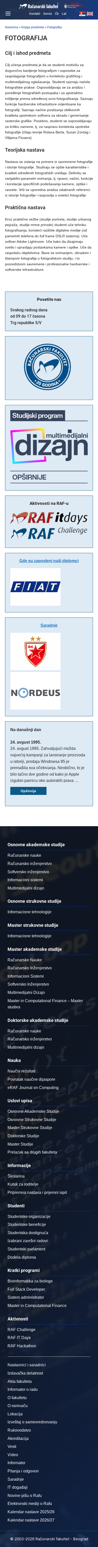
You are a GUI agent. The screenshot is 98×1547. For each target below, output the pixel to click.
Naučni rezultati (21, 1071)
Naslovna (11, 27)
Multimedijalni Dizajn (26, 992)
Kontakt (34, 14)
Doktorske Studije (23, 1136)
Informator (16, 1463)
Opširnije (28, 791)
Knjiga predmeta (32, 27)
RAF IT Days (19, 1338)
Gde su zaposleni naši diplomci (49, 561)
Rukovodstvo (19, 1430)
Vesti (12, 1446)
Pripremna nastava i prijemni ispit (37, 1192)
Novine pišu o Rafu (25, 1495)
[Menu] (7, 13)
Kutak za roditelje (23, 1184)
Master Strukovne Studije (30, 1128)
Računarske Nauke (25, 960)
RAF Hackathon (22, 1346)
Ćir (57, 14)
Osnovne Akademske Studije (33, 1111)
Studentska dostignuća (28, 1233)
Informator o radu (23, 1389)
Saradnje (49, 625)
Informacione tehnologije (30, 912)
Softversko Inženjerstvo (28, 984)
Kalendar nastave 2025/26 (31, 1512)
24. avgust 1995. (25, 742)
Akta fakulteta (20, 1381)
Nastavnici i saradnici (27, 1365)
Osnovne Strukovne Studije (32, 1120)
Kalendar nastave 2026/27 (31, 1520)
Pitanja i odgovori (23, 1471)
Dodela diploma (22, 1257)
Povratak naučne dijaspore (31, 1079)
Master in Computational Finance (37, 1305)
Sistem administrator (26, 1297)
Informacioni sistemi (25, 880)
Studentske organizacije (29, 1216)
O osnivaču (18, 1406)
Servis (47, 14)
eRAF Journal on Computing (33, 1087)
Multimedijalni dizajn (26, 888)
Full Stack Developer (26, 1289)
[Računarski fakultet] (39, 6)
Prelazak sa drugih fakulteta (32, 1152)
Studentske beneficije (27, 1224)
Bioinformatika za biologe (30, 1281)
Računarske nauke (24, 855)
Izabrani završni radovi (28, 1241)
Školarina (16, 1176)
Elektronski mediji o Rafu (30, 1503)
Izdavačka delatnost (25, 1373)
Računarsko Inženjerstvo (30, 968)
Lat (64, 14)
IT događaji (18, 1487)
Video (13, 1455)
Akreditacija (18, 1438)
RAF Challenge (21, 1330)
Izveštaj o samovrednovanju (32, 1422)
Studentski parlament (26, 1249)
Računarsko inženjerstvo (30, 863)
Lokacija (15, 1414)
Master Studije (20, 1144)
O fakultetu (17, 1398)
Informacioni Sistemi (26, 976)
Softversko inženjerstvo (28, 872)
